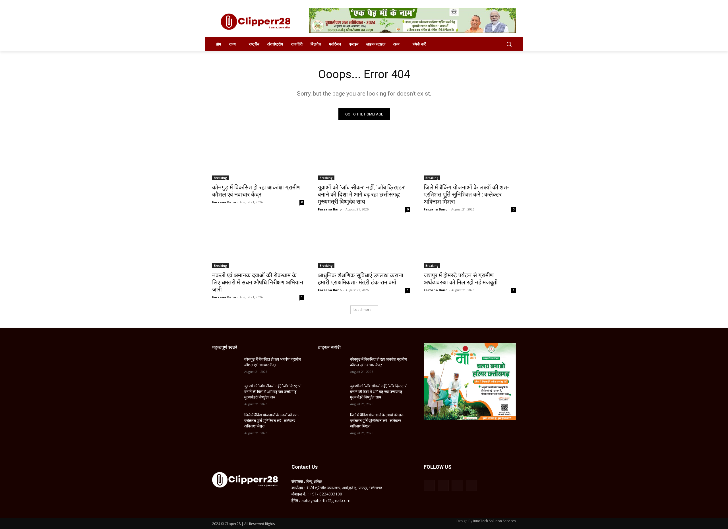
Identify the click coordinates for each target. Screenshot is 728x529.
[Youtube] (471, 485)
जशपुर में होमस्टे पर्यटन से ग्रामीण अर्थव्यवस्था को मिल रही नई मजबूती (461, 279)
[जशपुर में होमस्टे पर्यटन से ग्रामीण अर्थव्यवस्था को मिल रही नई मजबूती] (470, 245)
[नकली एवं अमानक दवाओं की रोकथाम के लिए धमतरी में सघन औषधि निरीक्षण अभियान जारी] (258, 245)
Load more (362, 309)
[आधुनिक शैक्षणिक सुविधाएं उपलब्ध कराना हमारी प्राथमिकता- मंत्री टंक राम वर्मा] (364, 245)
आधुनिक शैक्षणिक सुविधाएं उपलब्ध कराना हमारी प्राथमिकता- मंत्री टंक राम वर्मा (360, 279)
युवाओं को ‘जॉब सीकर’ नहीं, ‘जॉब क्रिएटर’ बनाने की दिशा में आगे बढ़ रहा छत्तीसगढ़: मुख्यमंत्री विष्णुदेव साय (362, 194)
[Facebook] (429, 485)
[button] (509, 44)
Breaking (220, 178)
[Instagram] (443, 485)
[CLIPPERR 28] (257, 21)
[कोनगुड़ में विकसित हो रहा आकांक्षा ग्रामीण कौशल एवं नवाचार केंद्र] (258, 157)
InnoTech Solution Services (494, 520)
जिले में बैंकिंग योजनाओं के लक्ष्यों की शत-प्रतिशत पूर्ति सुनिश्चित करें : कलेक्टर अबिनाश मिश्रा (466, 194)
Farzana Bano (224, 202)
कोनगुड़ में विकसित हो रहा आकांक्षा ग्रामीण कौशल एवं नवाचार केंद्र (256, 191)
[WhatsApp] (457, 485)
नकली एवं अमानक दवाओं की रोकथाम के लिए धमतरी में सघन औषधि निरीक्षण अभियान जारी (257, 282)
